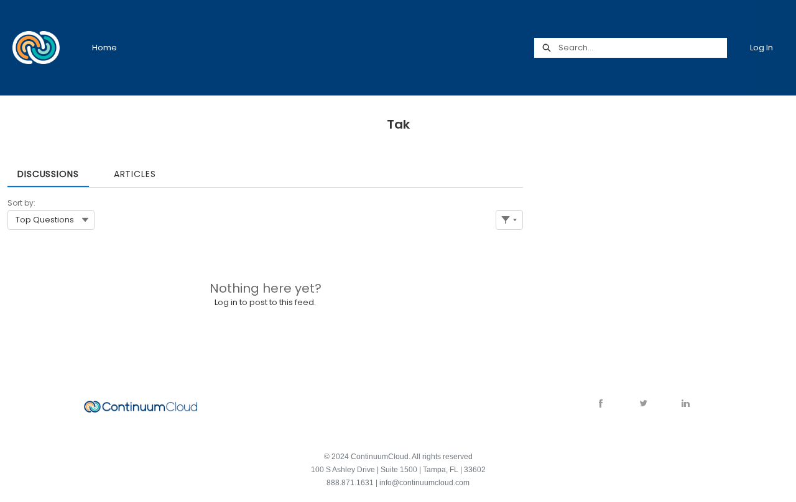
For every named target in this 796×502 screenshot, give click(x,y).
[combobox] (642, 48)
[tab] (48, 170)
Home (104, 47)
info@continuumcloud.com (424, 482)
